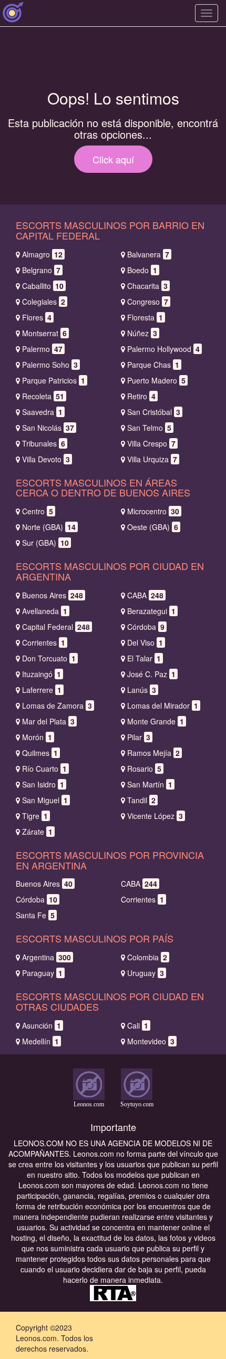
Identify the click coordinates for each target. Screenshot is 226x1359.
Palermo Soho (50, 364)
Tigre (35, 816)
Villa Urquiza (152, 459)
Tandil (141, 800)
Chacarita (147, 286)
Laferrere (41, 689)
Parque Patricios (53, 380)
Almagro (42, 254)
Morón (37, 737)
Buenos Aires (52, 595)
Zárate (37, 831)
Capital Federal (56, 626)
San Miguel (45, 800)
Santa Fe (35, 915)
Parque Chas (153, 364)
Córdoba (146, 626)
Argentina (46, 957)
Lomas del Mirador (162, 705)
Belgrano (41, 270)
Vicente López (155, 816)
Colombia (147, 957)
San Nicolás (48, 427)
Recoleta (43, 396)
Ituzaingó (41, 674)
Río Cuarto (44, 768)
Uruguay (145, 973)
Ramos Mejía (153, 753)
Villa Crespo (151, 443)
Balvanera (148, 254)
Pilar (138, 737)
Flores (37, 317)
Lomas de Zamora (57, 705)
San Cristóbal (153, 412)
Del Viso (145, 642)
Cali (137, 1025)
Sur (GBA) (45, 542)
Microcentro (153, 511)
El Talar (144, 658)
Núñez (142, 333)
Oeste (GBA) (152, 527)
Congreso (147, 301)
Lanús (141, 689)
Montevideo (150, 1041)
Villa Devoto (46, 459)
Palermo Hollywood (163, 349)
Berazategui (151, 611)
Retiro (141, 396)
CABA (145, 595)
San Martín (149, 784)
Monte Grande (155, 721)
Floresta (145, 317)
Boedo (142, 270)
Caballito (43, 286)
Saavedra (42, 412)
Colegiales (43, 301)
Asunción (41, 1025)
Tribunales (43, 443)
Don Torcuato (49, 658)
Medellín (40, 1041)
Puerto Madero (156, 380)
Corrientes (43, 642)
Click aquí (113, 159)
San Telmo (149, 427)
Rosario (144, 768)
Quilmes (40, 753)
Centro (37, 511)
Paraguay (42, 973)
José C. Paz (151, 674)
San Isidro (43, 784)
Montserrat (44, 333)
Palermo (42, 349)
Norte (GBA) (49, 527)
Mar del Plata (48, 721)
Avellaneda (44, 611)
